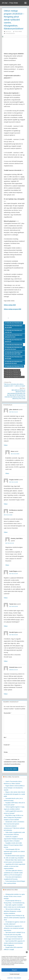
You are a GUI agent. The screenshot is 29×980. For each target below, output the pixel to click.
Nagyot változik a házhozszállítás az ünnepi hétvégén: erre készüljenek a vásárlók (14, 788)
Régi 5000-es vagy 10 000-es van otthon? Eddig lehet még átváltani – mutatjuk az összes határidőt (13, 817)
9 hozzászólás (10, 33)
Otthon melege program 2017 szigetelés (13, 340)
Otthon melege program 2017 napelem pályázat (13, 336)
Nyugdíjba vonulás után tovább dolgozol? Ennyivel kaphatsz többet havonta (13, 845)
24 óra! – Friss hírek (10, 3)
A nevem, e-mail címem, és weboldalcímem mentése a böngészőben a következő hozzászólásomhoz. (14, 762)
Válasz (6, 445)
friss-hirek (18, 31)
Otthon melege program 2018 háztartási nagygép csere (13, 353)
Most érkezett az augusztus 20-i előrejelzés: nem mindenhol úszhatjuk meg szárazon (14, 928)
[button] (27, 952)
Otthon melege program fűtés (14, 366)
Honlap (6, 752)
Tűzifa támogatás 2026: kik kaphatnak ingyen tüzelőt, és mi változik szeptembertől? (14, 851)
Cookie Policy (10, 977)
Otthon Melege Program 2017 (12, 372)
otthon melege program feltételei (14, 376)
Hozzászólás (7, 713)
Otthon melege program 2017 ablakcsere (13, 326)
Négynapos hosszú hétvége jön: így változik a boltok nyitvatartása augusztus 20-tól (14, 917)
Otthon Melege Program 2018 (12, 374)
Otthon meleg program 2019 (12, 370)
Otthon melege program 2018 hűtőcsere (13, 357)
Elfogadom (14, 970)
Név (5, 737)
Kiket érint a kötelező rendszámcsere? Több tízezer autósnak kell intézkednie (14, 828)
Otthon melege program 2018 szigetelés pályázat (13, 362)
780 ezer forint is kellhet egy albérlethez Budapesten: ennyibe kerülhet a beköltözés (12, 911)
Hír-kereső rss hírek (11, 889)
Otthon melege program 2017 (13, 322)
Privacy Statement (17, 977)
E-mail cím (7, 744)
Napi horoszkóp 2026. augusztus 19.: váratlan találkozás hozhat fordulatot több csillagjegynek (14, 943)
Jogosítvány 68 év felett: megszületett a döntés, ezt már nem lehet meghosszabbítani (14, 866)
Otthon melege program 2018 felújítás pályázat (13, 348)
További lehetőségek (14, 974)
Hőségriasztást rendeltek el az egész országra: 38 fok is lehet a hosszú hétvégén (14, 896)
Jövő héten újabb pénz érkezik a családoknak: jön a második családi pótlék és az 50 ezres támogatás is (13, 872)
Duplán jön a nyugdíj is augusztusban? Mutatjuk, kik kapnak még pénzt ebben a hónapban (13, 839)
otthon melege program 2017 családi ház (13, 331)
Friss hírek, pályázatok (11, 777)
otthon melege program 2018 (13, 344)
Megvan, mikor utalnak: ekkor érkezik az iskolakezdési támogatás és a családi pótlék (14, 794)
